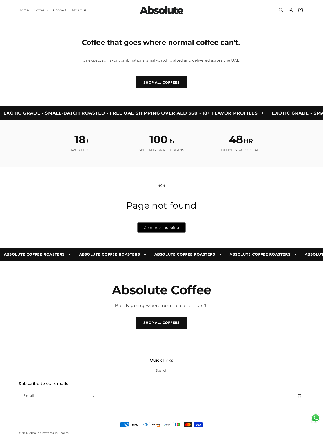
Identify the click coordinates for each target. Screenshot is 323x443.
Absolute (35, 432)
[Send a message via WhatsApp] (315, 418)
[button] (41, 10)
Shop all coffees (161, 82)
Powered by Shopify (55, 432)
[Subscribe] (93, 396)
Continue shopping (161, 227)
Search (161, 370)
